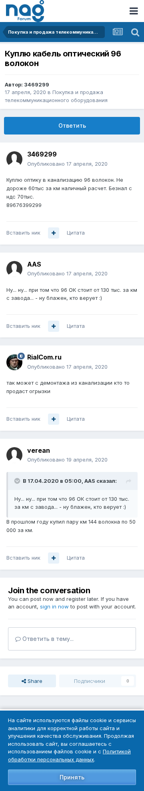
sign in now (54, 606)
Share (34, 681)
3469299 (36, 84)
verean (38, 450)
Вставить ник (23, 232)
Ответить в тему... (47, 638)
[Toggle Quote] (18, 481)
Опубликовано (67, 164)
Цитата (76, 232)
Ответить (72, 125)
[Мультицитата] (53, 233)
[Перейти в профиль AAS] (14, 269)
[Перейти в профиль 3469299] (14, 159)
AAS (34, 264)
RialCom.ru (44, 357)
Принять (72, 777)
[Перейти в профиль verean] (14, 455)
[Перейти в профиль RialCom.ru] (14, 362)
